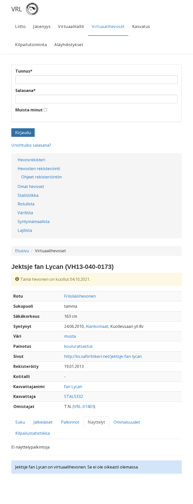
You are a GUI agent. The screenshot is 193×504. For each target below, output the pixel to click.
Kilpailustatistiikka (32, 433)
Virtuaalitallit (71, 26)
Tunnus (23, 71)
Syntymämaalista (34, 221)
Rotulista (26, 204)
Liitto (20, 26)
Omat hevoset (31, 186)
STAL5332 (73, 396)
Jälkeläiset (43, 422)
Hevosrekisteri (31, 160)
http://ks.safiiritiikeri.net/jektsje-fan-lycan (103, 356)
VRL (16, 9)
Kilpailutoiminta (31, 44)
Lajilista (25, 230)
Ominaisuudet (127, 422)
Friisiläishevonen (80, 296)
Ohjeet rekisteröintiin (41, 177)
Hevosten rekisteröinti (39, 168)
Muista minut (29, 110)
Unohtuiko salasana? (31, 145)
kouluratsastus (78, 346)
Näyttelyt (96, 422)
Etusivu (22, 251)
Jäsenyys (42, 26)
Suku (20, 422)
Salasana (25, 90)
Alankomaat (97, 326)
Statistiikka (28, 195)
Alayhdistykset (68, 44)
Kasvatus (141, 26)
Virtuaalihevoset (108, 26)
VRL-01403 (84, 406)
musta (70, 336)
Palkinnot (70, 422)
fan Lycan (73, 386)
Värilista (25, 212)
